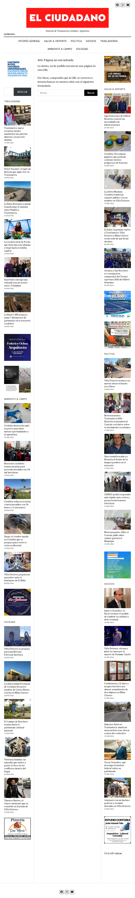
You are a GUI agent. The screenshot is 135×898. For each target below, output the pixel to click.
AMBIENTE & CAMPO (60, 49)
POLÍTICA (76, 41)
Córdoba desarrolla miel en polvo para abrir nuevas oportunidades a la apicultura (16, 430)
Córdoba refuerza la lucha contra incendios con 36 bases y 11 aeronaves (17, 504)
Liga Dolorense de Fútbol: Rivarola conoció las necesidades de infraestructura (117, 120)
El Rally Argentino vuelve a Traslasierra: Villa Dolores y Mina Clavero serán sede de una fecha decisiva (117, 235)
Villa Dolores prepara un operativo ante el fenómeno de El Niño (17, 577)
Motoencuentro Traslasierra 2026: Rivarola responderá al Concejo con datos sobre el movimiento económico (117, 421)
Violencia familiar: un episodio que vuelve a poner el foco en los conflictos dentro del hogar (15, 765)
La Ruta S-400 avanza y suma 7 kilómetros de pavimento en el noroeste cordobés (17, 319)
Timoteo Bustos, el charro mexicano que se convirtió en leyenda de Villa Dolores (16, 805)
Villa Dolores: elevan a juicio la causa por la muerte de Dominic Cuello (117, 651)
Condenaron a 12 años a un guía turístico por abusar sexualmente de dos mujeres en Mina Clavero (116, 689)
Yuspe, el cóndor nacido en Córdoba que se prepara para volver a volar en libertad (16, 541)
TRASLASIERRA (109, 41)
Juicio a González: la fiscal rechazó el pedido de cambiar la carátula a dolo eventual (116, 615)
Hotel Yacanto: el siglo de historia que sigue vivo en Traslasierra (17, 171)
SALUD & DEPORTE (55, 41)
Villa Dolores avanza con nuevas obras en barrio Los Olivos (117, 383)
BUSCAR (22, 92)
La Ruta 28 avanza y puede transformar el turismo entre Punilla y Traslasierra (17, 208)
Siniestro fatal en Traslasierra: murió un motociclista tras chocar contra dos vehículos (117, 729)
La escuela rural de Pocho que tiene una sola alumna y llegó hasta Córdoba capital (17, 246)
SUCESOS (91, 41)
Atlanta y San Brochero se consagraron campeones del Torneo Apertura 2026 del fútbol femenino (117, 276)
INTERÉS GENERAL (29, 41)
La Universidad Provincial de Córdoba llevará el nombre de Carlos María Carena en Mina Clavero (17, 688)
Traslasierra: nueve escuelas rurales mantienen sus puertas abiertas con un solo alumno (15, 133)
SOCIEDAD (82, 49)
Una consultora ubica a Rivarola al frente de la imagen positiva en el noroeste (116, 461)
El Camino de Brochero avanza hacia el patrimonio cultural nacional (16, 726)
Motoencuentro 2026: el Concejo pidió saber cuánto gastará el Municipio (116, 537)
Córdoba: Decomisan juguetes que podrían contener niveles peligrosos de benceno (116, 158)
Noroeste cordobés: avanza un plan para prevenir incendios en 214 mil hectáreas (17, 468)
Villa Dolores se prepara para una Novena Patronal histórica (17, 651)
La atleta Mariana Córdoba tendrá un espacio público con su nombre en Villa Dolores (117, 196)
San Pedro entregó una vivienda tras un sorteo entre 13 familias (15, 282)
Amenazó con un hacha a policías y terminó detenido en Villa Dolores (117, 803)
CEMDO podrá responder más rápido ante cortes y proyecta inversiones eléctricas (117, 499)
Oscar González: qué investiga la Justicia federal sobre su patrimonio (115, 767)
